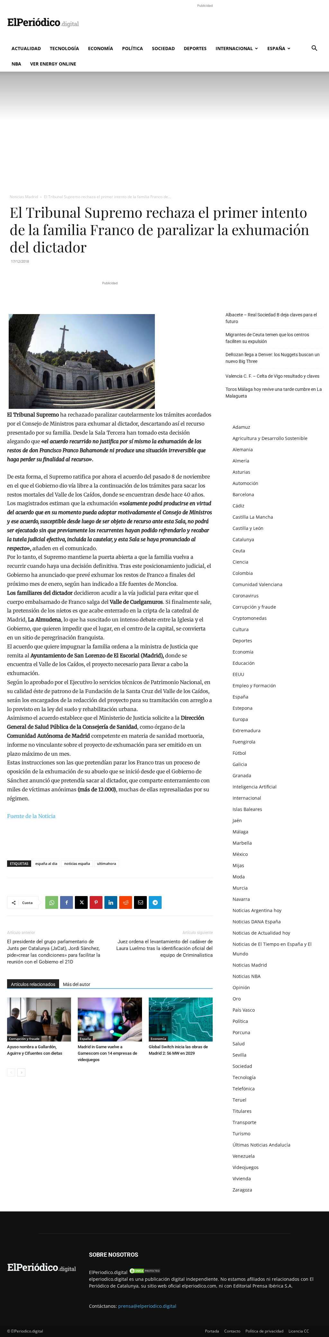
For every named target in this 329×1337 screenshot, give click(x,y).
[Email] (140, 902)
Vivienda (242, 1178)
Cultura (241, 629)
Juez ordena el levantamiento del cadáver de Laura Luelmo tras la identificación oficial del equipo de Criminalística (164, 948)
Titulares (242, 1111)
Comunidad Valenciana (257, 584)
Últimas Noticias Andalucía (261, 1145)
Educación (244, 663)
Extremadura (247, 730)
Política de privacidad (264, 1331)
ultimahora (106, 863)
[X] (81, 902)
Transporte (244, 1122)
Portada (212, 1331)
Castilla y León (248, 528)
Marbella (242, 843)
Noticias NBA (247, 976)
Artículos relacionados (33, 984)
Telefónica (244, 1089)
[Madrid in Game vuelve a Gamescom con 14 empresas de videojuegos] (110, 1020)
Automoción (245, 483)
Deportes (195, 48)
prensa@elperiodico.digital (147, 1306)
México (240, 854)
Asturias (241, 472)
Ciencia (240, 562)
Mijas (238, 865)
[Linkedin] (110, 902)
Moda (239, 877)
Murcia (240, 888)
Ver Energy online (53, 64)
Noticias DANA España (257, 922)
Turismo (241, 1133)
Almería (241, 461)
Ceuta (239, 551)
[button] (314, 49)
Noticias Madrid (24, 196)
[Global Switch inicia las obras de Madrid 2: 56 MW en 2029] (181, 1020)
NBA (16, 64)
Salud (239, 1044)
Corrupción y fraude (24, 1038)
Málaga (240, 832)
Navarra (241, 899)
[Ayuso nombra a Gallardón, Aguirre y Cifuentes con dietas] (39, 1020)
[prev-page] (11, 1073)
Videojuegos (246, 1167)
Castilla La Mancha (253, 517)
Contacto (232, 1331)
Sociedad (163, 48)
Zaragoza (242, 1190)
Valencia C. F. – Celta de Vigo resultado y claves (272, 376)
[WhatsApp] (51, 902)
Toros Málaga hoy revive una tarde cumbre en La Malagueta (274, 393)
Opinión (241, 987)
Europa (240, 719)
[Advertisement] (205, 23)
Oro (237, 999)
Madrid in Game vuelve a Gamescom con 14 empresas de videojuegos (107, 1053)
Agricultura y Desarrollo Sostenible (270, 438)
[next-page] (21, 1073)
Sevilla (239, 1055)
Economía (100, 48)
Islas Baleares (247, 809)
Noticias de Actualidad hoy (261, 933)
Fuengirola (244, 742)
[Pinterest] (96, 902)
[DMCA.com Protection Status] (145, 1272)
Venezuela (244, 1156)
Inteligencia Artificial (255, 787)
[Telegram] (155, 902)
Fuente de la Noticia (31, 816)
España (276, 48)
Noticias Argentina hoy (257, 910)
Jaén (237, 820)
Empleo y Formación (254, 685)
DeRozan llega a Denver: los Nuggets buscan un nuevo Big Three (273, 358)
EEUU (238, 674)
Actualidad (26, 48)
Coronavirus (246, 596)
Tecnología (64, 48)
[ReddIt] (125, 902)
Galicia (240, 764)
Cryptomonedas (250, 618)
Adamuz (241, 427)
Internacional (234, 48)
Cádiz (239, 506)
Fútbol (239, 753)
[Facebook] (66, 902)
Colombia (243, 573)
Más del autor (76, 984)
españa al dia (46, 863)
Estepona (243, 708)
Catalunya (243, 539)
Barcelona (243, 494)
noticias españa (77, 863)
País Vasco (244, 1010)
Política (132, 48)
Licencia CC (299, 1331)
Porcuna (241, 1032)
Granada (242, 775)
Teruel (239, 1100)
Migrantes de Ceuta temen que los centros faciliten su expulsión (267, 338)
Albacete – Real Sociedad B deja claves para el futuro (271, 318)
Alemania (243, 449)
